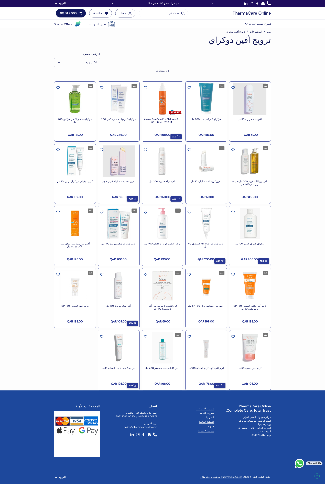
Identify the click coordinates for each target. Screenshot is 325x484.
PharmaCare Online (252, 13)
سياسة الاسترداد (206, 430)
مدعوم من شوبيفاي (210, 476)
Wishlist (98, 13)
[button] (102, 24)
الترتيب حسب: (91, 54)
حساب (122, 13)
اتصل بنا (210, 417)
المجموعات (256, 31)
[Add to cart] (176, 136)
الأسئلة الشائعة (206, 421)
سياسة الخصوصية (205, 408)
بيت (269, 31)
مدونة (211, 426)
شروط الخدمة (207, 412)
